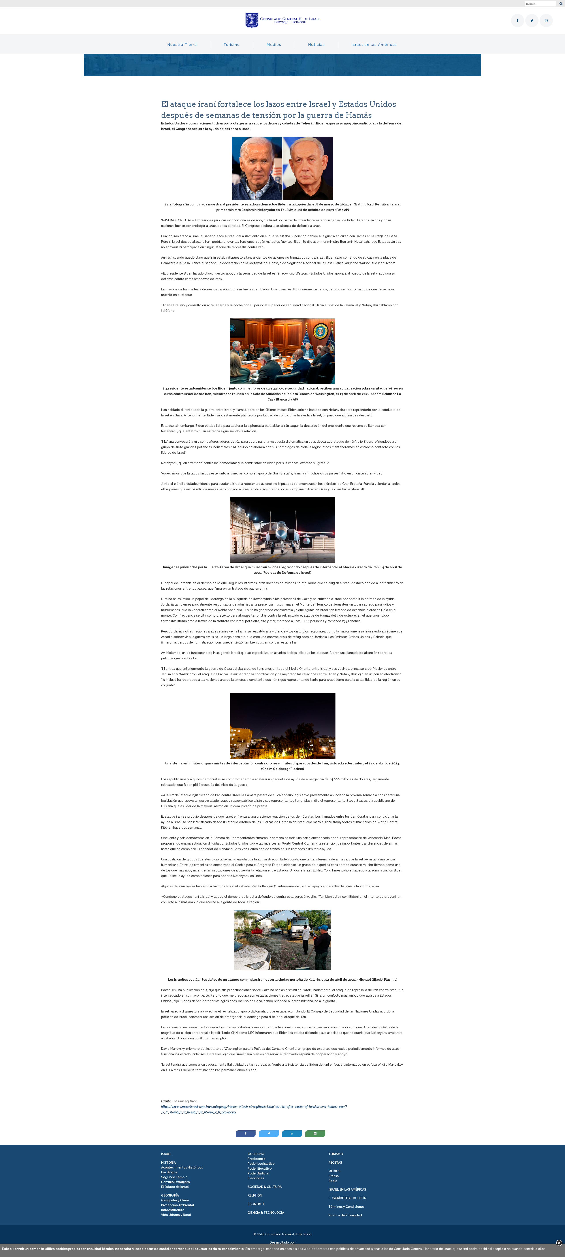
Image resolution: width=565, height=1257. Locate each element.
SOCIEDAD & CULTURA (265, 1187)
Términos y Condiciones (346, 1206)
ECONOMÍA (256, 1204)
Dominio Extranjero (175, 1182)
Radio (332, 1181)
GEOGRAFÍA (170, 1195)
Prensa (333, 1176)
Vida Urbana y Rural (176, 1215)
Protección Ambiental (177, 1205)
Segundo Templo (174, 1177)
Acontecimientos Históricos (182, 1167)
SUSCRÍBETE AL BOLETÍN (347, 1198)
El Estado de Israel (175, 1187)
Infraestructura (172, 1210)
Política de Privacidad (345, 1215)
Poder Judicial (258, 1173)
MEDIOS (334, 1171)
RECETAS (335, 1162)
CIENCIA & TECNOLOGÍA (266, 1212)
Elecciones (256, 1178)
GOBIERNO (256, 1154)
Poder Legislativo (261, 1163)
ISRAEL (166, 1154)
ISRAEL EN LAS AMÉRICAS (347, 1189)
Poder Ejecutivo (260, 1168)
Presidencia (257, 1159)
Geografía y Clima (175, 1200)
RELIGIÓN (255, 1195)
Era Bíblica (169, 1172)
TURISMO (335, 1154)
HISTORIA (168, 1162)
